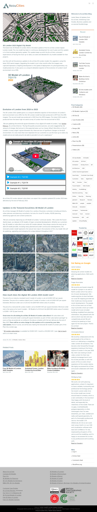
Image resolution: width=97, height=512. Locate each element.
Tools (81, 214)
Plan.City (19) (76, 141)
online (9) (75, 137)
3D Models (15, 340)
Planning (88, 196)
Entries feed (76, 456)
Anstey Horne (84, 165)
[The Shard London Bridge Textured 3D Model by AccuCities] (19, 254)
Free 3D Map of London (10, 497)
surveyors (75, 210)
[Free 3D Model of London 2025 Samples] (13, 351)
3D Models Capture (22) (80, 111)
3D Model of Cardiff (56, 478)
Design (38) (76, 128)
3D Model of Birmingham (58, 474)
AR (92, 165)
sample (82, 203)
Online (74, 196)
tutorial (87, 214)
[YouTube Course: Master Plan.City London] (75, 63)
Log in (74, 452)
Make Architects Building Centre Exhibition (84, 79)
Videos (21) (75, 150)
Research (82, 200)
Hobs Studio (86, 186)
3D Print (83, 161)
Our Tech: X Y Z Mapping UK (12, 493)
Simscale (74, 207)
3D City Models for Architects (12, 481)
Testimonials (83, 210)
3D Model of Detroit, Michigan (60, 483)
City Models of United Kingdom (80, 483)
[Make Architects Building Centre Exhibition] (57, 351)
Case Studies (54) (78, 120)
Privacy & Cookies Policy (42, 511)
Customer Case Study (87, 175)
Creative (20, 340)
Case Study (75, 175)
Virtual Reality (83, 221)
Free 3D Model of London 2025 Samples (84, 39)
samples (89, 203)
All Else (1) (75, 116)
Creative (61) (76, 124)
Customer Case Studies (10, 488)
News (24, 340)
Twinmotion (75, 217)
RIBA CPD (75, 203)
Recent (82, 32)
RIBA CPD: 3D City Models (11, 483)
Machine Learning (77, 193)
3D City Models (76, 158)
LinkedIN (46, 507)
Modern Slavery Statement (55, 511)
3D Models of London (57, 472)
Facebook (60, 507)
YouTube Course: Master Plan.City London (84, 66)
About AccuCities (8, 472)
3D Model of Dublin (56, 481)
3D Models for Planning (10, 478)
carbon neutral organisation (80, 172)
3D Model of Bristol (56, 476)
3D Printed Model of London (12, 495)
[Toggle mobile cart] (89, 3)
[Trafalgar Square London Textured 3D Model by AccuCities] (19, 274)
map (86, 193)
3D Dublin (86, 158)
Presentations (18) (78, 145)
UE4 (83, 217)
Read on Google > (77, 443)
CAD (83, 168)
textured (74, 214)
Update (74, 221)
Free (85, 182)
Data (82, 179)
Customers (75, 179)
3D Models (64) (77, 107)
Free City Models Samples (11, 500)
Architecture (76, 168)
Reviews (90, 200)
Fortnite (79, 182)
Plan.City (81, 196)
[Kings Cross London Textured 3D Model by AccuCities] (52, 235)
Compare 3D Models (9, 474)
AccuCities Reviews (9, 491)
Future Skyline (76, 186)
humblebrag (82, 189)
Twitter (41, 507)
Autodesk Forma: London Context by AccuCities (85, 52)
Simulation (83, 207)
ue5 (87, 217)
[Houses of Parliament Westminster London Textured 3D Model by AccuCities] (52, 254)
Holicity (74, 189)
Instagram (55, 507)
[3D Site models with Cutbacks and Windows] (75, 90)
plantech (74, 200)
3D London (75, 161)
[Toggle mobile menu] (93, 3)
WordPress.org (77, 464)
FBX (73, 182)
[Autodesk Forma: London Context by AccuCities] (35, 351)
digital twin (89, 179)
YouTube (50, 507)
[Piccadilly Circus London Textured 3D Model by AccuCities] (52, 274)
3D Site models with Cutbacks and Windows (85, 92)
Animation (75, 165)
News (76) (75, 133)
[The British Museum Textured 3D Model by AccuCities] (19, 235)
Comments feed (77, 460)
